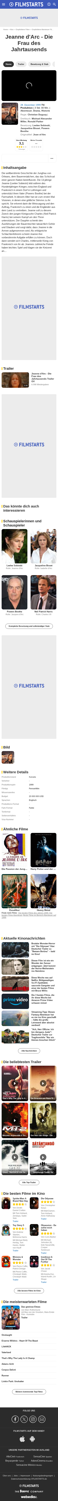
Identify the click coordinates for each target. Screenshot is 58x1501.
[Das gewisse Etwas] (11, 1318)
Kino (12, 29)
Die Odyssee (47, 1198)
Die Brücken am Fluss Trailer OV (43, 1098)
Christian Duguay (37, 114)
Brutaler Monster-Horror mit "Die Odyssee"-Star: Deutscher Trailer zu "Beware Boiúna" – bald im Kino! (43, 948)
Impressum (25, 1476)
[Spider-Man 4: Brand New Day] (6, 1203)
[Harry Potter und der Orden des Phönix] (43, 850)
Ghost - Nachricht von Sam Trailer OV (15, 1172)
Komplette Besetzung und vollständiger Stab (29, 626)
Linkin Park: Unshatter (13, 1381)
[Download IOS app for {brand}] (24, 1438)
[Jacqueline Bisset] (43, 546)
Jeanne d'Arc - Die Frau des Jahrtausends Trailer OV (42, 377)
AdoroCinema (38, 1460)
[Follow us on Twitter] (24, 1419)
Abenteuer (26, 110)
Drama (36, 110)
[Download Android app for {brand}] (34, 1438)
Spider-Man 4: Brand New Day (20, 1199)
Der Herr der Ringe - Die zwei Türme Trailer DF (43, 1135)
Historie (45, 110)
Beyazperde (11, 1460)
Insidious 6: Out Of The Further (47, 1259)
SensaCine (39, 1456)
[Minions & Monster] (6, 1262)
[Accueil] (26, 4)
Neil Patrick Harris (43, 611)
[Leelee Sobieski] (14, 546)
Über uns (7, 1476)
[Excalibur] (14, 891)
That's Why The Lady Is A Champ (18, 1358)
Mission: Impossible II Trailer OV (15, 1135)
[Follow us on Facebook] (16, 1419)
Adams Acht (8, 1364)
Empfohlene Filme (23, 29)
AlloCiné (10, 1456)
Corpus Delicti (9, 1370)
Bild (6, 747)
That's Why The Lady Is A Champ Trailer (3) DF (15, 1098)
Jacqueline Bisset (30, 128)
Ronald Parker (35, 121)
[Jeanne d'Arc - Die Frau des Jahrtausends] (10, 114)
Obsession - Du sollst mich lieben (48, 1227)
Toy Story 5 (18, 1225)
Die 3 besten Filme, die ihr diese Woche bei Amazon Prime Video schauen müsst (42, 999)
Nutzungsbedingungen (43, 1476)
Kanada (32, 777)
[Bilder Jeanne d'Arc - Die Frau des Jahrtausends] (8, 757)
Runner (5, 1375)
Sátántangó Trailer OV (43, 1172)
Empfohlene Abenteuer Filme (43, 29)
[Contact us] (42, 1419)
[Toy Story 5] (6, 1230)
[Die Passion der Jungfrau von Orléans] (14, 850)
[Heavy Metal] (43, 891)
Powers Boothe (14, 611)
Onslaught (7, 1335)
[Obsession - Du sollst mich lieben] (34, 1230)
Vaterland (6, 1352)
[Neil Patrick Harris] (43, 592)
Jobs (16, 1476)
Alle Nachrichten (29, 1051)
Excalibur (14, 910)
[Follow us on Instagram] (33, 1419)
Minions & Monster (18, 1258)
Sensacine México (26, 1464)
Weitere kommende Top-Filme (29, 1392)
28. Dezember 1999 (30, 105)
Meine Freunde (36, 140)
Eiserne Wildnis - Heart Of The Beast (20, 1341)
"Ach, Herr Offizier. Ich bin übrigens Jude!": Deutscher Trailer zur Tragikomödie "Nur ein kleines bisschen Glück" (43, 1034)
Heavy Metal (43, 910)
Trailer (8, 369)
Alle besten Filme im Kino (29, 1291)
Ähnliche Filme (15, 829)
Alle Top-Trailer (29, 1182)
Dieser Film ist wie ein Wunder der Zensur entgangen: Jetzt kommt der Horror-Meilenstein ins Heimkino (43, 965)
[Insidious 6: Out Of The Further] (34, 1262)
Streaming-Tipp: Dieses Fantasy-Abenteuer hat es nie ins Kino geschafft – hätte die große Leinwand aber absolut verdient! (43, 1018)
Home (5, 29)
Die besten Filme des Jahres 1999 (33, 913)
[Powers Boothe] (14, 592)
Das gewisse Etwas (30, 1307)
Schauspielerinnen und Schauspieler (22, 523)
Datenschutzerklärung (20, 1479)
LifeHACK (6, 1346)
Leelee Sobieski (41, 125)
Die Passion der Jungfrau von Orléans (23, 869)
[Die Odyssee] (34, 1203)
